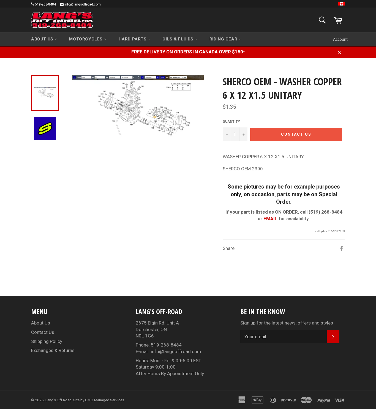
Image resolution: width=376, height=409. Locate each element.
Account (340, 39)
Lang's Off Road (58, 400)
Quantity (231, 122)
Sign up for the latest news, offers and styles (286, 323)
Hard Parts (133, 39)
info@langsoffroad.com (82, 4)
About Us (43, 39)
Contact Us (42, 332)
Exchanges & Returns (53, 350)
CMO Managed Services (104, 400)
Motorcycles (86, 39)
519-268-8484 (45, 4)
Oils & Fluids (178, 39)
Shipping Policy (46, 341)
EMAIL (270, 218)
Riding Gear (224, 39)
